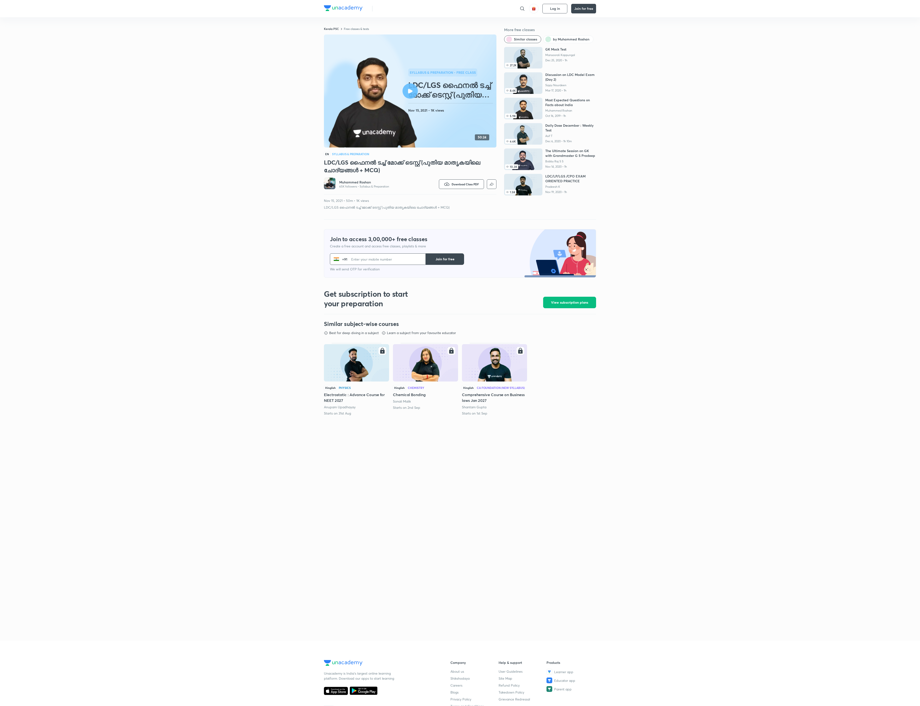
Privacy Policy (460, 699)
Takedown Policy (511, 692)
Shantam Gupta (474, 407)
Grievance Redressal (514, 699)
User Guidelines (511, 671)
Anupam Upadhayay (340, 407)
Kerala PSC (331, 29)
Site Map (505, 678)
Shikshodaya (460, 678)
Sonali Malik (402, 401)
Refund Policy (509, 685)
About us (457, 671)
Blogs (454, 692)
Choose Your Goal (397, 8)
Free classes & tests (356, 29)
